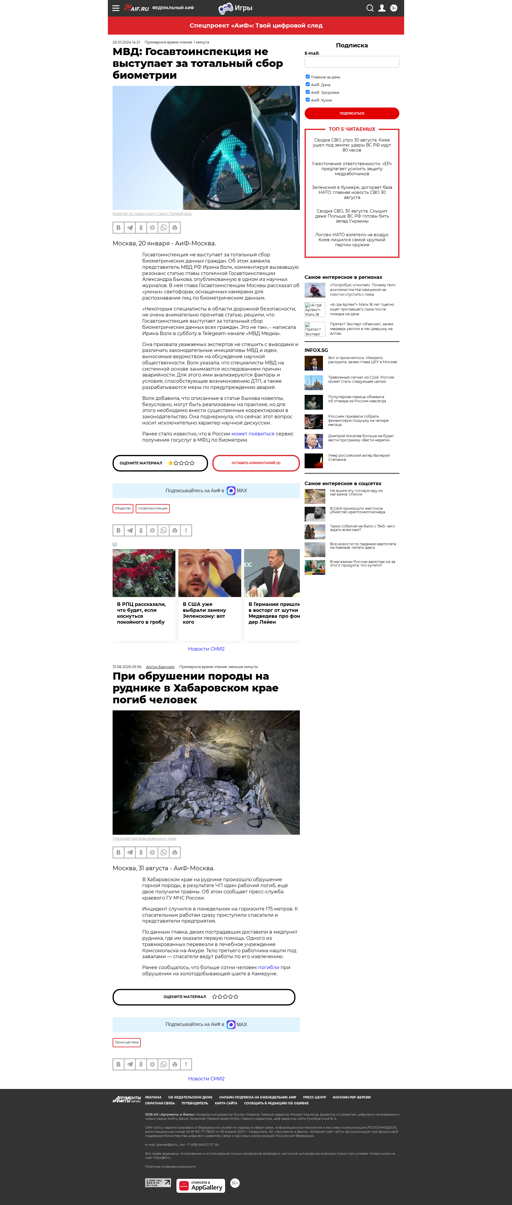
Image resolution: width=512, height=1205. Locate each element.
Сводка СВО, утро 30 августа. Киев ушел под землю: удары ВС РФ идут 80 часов (352, 145)
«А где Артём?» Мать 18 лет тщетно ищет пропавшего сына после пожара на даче (362, 309)
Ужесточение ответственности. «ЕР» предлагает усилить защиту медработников (352, 168)
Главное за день (325, 77)
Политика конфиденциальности (170, 1167)
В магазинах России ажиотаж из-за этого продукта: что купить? (362, 563)
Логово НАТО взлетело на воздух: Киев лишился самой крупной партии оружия (352, 239)
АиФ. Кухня (321, 100)
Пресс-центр (314, 1097)
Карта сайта (226, 1103)
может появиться (253, 434)
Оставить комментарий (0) (256, 463)
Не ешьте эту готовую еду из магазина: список (356, 492)
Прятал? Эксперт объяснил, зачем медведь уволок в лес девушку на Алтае (361, 329)
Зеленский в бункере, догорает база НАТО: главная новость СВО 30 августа (352, 192)
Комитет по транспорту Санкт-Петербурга (152, 213)
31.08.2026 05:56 (127, 667)
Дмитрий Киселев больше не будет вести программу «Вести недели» (361, 438)
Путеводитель (195, 1103)
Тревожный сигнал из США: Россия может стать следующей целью (361, 379)
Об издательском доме (190, 1097)
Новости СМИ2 (206, 649)
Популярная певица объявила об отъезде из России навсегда (357, 399)
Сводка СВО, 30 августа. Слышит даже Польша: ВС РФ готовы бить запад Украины (352, 216)
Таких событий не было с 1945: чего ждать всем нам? (362, 528)
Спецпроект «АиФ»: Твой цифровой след (256, 25)
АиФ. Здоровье (325, 92)
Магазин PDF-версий (352, 1097)
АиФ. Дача (320, 85)
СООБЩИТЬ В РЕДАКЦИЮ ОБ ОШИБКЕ (276, 1103)
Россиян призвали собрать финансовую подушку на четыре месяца (358, 420)
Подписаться (352, 113)
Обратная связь (160, 1103)
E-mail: (312, 53)
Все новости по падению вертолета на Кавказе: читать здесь (363, 545)
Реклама (153, 1097)
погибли (269, 967)
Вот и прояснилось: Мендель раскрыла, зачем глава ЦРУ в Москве (362, 360)
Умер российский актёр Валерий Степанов (359, 457)
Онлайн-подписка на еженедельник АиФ (257, 1097)
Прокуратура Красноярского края (144, 838)
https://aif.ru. (162, 1158)
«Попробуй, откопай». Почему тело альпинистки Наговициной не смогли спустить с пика (363, 290)
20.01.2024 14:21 (126, 42)
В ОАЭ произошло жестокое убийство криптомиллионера (357, 510)
